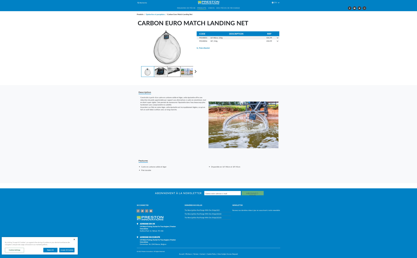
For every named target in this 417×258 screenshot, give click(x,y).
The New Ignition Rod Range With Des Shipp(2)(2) (202, 210)
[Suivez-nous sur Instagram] (146, 211)
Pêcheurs (189, 254)
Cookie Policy (211, 254)
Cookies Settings (14, 250)
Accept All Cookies (66, 250)
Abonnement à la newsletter (178, 193)
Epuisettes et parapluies (155, 14)
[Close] (74, 239)
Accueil (181, 254)
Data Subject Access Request (228, 254)
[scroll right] (195, 71)
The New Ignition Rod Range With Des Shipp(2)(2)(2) (203, 214)
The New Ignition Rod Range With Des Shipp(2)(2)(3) (203, 217)
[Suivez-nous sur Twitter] (142, 211)
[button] (147, 71)
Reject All (50, 250)
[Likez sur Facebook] (138, 211)
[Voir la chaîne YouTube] (151, 211)
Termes (195, 254)
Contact (202, 254)
